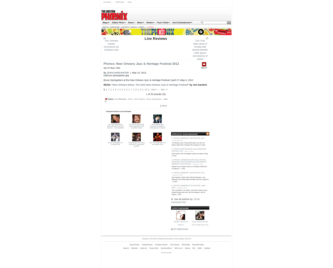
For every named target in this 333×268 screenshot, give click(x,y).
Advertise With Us (166, 248)
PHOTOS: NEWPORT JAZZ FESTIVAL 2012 (189, 138)
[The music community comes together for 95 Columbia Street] (136, 122)
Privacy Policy (153, 248)
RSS (193, 248)
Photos (106, 27)
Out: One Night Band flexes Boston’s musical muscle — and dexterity (115, 126)
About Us (126, 248)
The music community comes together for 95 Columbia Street (136, 126)
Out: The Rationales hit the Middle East (157, 143)
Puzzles (133, 27)
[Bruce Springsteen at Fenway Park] (115, 140)
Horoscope (115, 27)
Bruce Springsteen (154, 99)
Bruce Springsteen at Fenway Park (115, 143)
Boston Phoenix (135, 244)
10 (146, 89)
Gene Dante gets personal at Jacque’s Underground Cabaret (157, 126)
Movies (149, 22)
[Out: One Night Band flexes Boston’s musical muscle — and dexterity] (115, 122)
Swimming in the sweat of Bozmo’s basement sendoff (136, 144)
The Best (150, 27)
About (130, 2)
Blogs (105, 22)
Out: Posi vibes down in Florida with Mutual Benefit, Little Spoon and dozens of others (200, 49)
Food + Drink (162, 22)
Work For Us (178, 248)
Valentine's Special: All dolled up (181, 223)
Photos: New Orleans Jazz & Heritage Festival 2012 (141, 63)
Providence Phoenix (161, 244)
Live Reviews (156, 39)
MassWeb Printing (198, 244)
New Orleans (140, 99)
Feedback (207, 248)
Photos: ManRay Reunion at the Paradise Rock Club (200, 223)
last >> (164, 89)
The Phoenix (107, 2)
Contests (125, 27)
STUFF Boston (174, 244)
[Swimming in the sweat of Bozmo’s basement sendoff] (136, 140)
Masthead (134, 248)
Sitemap (187, 248)
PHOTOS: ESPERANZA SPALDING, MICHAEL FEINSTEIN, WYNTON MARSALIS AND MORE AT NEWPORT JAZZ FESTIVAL (189, 162)
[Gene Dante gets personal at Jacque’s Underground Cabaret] (157, 122)
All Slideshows (180, 229)
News (130, 22)
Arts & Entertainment (181, 22)
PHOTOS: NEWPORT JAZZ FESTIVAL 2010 (189, 173)
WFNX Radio (120, 2)
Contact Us (143, 248)
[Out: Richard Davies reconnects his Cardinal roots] (105, 38)
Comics (141, 27)
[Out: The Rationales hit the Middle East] (157, 140)
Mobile (200, 248)
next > (154, 89)
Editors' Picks (118, 22)
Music (139, 22)
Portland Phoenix (147, 244)
